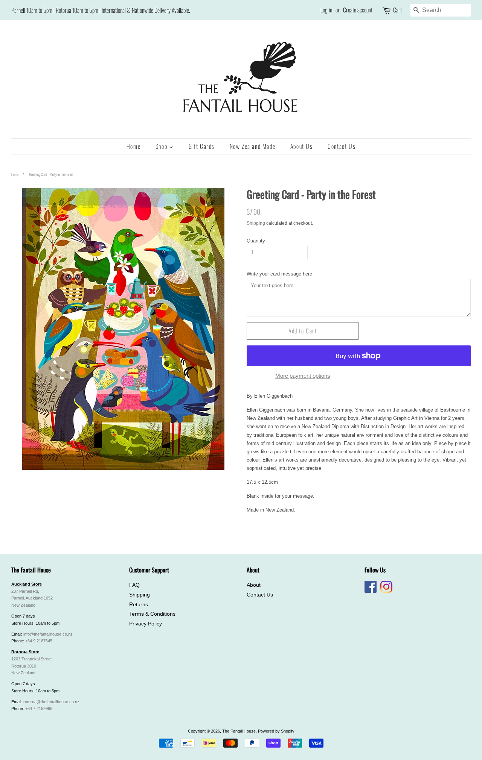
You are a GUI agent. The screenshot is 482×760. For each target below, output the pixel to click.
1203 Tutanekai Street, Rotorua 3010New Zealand (32, 666)
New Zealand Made (253, 146)
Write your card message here (279, 274)
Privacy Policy (145, 624)
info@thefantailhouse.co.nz (48, 634)
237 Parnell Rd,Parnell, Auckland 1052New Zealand (32, 598)
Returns (138, 604)
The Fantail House (239, 731)
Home (133, 146)
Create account (357, 9)
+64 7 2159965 (38, 708)
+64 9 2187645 (38, 641)
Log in (326, 9)
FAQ (134, 585)
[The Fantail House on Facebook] (371, 591)
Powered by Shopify (276, 731)
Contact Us (341, 146)
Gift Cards (202, 146)
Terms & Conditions (152, 614)
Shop (162, 146)
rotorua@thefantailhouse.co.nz (51, 701)
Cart (397, 9)
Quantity (256, 241)
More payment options (302, 375)
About (254, 585)
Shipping (256, 223)
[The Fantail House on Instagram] (386, 591)
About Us (301, 146)
